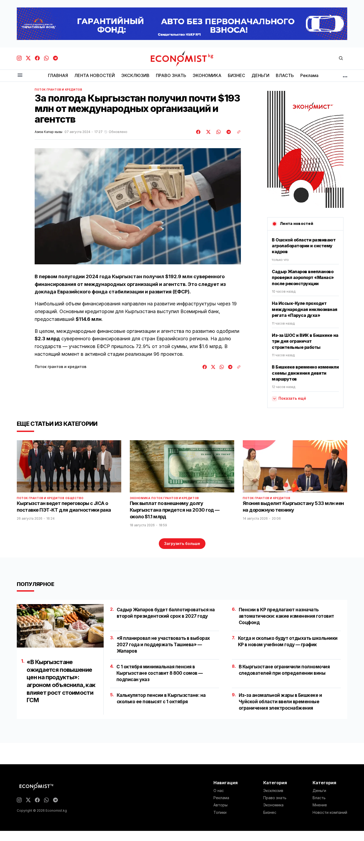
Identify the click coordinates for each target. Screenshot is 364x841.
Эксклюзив (273, 791)
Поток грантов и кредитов (58, 89)
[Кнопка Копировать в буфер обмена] (237, 132)
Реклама (221, 798)
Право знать (274, 798)
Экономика (140, 498)
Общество (74, 498)
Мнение (320, 805)
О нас (218, 791)
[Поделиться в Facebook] (199, 132)
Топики (220, 812)
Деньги (319, 791)
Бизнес (269, 812)
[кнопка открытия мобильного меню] (20, 75)
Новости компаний (330, 812)
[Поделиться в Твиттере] (208, 132)
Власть (319, 798)
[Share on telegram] (228, 132)
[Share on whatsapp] (218, 132)
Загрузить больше (182, 543)
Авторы (220, 805)
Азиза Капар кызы (48, 132)
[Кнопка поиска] (340, 58)
